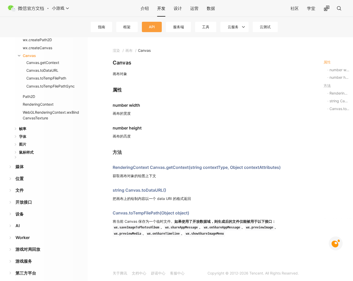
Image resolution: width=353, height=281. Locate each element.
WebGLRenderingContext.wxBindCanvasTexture (51, 115)
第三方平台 (26, 273)
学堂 (311, 8)
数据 (211, 8)
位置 (20, 178)
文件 (20, 190)
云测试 (265, 27)
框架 (127, 27)
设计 (178, 8)
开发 (161, 8)
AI (18, 225)
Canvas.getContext (42, 62)
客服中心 (177, 273)
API (152, 27)
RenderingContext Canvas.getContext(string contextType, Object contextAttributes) (197, 167)
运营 (194, 8)
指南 (101, 27)
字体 (22, 136)
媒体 (20, 166)
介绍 (145, 8)
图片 (22, 144)
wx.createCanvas (37, 48)
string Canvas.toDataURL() (139, 190)
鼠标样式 (26, 152)
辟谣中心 (158, 273)
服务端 (178, 27)
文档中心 (139, 273)
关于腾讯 (120, 273)
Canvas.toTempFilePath (46, 78)
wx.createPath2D (37, 40)
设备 (20, 214)
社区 (294, 8)
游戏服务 (24, 261)
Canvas (29, 55)
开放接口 (24, 202)
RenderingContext (38, 104)
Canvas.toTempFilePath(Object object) (151, 212)
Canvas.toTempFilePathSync (50, 86)
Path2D (29, 96)
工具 (205, 27)
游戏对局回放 (28, 249)
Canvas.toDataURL (42, 70)
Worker (23, 237)
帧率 (22, 128)
